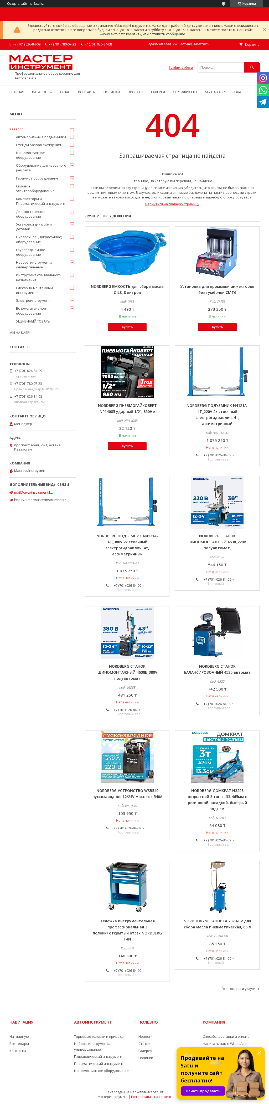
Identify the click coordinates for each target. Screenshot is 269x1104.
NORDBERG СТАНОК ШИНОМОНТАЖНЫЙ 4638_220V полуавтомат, (217, 541)
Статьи (144, 1043)
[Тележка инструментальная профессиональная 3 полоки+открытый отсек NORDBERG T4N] (127, 887)
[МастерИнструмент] (41, 69)
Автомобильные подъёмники (41, 137)
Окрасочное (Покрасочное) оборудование (39, 239)
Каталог (16, 129)
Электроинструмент (33, 300)
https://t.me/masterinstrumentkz (40, 500)
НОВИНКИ (112, 92)
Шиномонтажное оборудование (30, 155)
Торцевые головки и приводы (99, 1036)
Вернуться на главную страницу (172, 204)
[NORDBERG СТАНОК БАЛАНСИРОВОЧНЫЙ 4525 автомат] (217, 632)
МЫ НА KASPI (215, 92)
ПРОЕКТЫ (135, 92)
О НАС (65, 92)
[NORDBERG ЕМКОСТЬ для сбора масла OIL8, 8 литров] (127, 253)
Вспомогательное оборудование (31, 310)
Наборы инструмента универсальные (34, 264)
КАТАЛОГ (39, 92)
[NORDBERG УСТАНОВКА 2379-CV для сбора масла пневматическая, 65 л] (217, 887)
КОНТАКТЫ (87, 92)
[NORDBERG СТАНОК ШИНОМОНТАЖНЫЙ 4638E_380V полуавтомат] (127, 632)
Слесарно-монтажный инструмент (34, 290)
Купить (127, 327)
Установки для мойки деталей (34, 226)
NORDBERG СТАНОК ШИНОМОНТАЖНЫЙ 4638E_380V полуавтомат (127, 672)
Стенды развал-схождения (38, 144)
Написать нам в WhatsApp (225, 1043)
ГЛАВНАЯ (16, 92)
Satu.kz (158, 1092)
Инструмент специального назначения (38, 277)
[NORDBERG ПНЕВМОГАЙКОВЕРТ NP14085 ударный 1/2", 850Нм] (127, 372)
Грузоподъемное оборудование (30, 252)
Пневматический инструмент (99, 1063)
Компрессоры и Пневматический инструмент (41, 201)
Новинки (145, 1057)
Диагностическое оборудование (30, 214)
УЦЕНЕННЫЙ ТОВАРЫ (33, 321)
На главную (19, 1036)
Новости (145, 1036)
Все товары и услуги (238, 988)
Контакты (17, 1050)
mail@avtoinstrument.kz (33, 492)
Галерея (145, 1050)
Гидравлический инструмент (98, 1056)
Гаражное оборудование (37, 178)
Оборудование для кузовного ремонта (41, 167)
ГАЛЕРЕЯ (158, 92)
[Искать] (252, 67)
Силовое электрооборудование (35, 188)
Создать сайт (17, 4)
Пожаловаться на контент (151, 1097)
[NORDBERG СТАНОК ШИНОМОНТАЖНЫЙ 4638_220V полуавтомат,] (217, 502)
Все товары (19, 1043)
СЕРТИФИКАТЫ (185, 92)
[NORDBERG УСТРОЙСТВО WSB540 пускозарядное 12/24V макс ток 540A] (127, 757)
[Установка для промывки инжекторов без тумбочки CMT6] (217, 253)
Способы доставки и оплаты (226, 1036)
